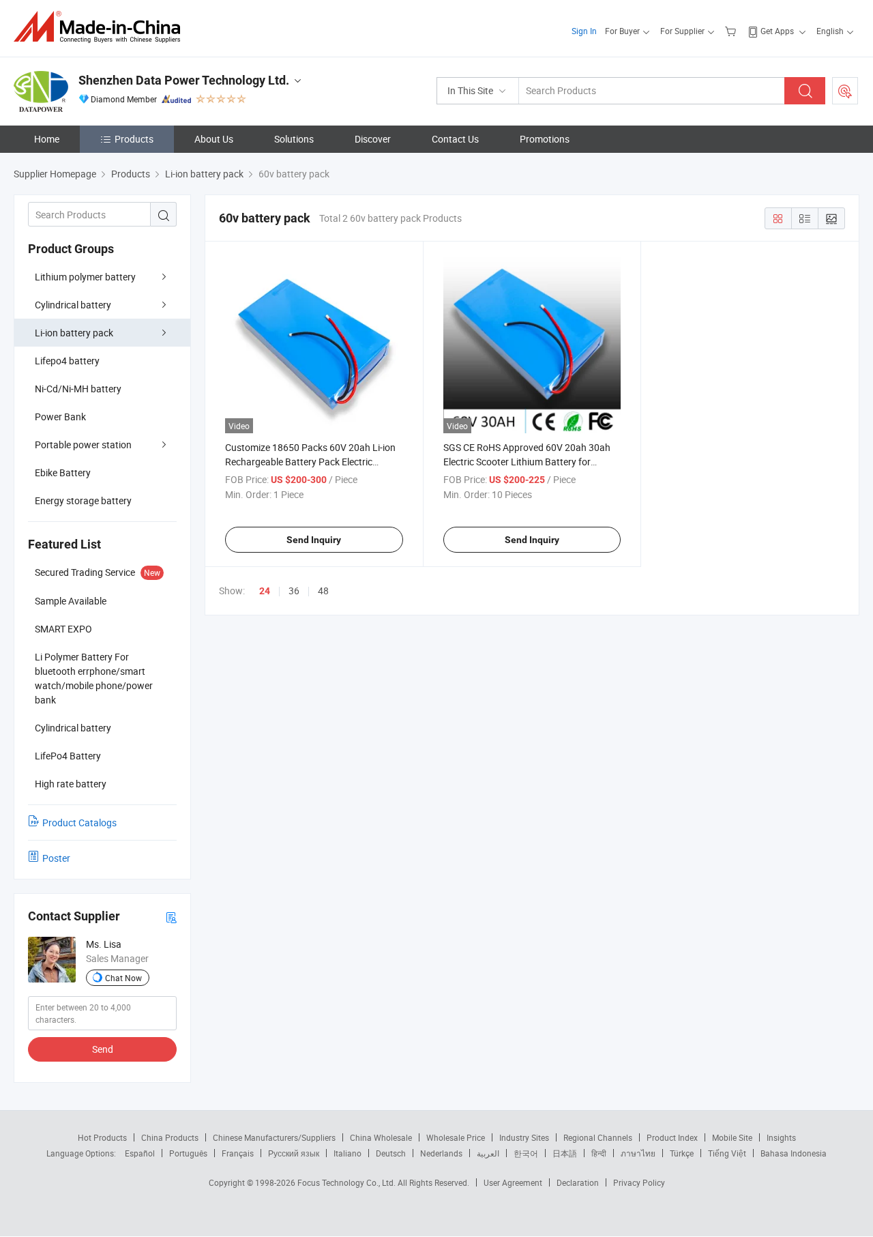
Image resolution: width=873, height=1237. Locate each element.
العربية (488, 1153)
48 (323, 590)
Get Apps (777, 30)
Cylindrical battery (73, 304)
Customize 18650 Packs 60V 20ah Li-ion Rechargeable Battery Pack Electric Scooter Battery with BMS (310, 461)
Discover (373, 138)
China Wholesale (381, 1137)
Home (46, 138)
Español (140, 1153)
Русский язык (293, 1153)
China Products (169, 1137)
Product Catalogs (79, 822)
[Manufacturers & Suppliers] (101, 27)
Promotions (544, 138)
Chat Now (123, 977)
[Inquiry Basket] (732, 30)
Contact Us (455, 138)
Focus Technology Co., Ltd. (347, 1182)
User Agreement (513, 1182)
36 (293, 590)
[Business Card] (171, 916)
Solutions (294, 138)
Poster (56, 858)
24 (264, 590)
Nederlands (441, 1153)
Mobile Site (732, 1137)
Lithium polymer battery (85, 276)
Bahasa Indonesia (793, 1153)
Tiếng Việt (727, 1153)
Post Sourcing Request (845, 90)
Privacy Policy (639, 1182)
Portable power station (83, 444)
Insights (781, 1137)
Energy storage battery (83, 500)
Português (188, 1153)
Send (102, 1049)
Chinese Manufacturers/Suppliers (274, 1137)
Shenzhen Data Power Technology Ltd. (183, 80)
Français (238, 1153)
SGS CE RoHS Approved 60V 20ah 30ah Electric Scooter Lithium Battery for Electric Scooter (526, 461)
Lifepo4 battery (67, 360)
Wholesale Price (455, 1137)
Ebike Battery (63, 472)
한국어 (526, 1153)
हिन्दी (598, 1153)
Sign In (584, 30)
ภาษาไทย (638, 1153)
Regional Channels (597, 1137)
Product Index (672, 1137)
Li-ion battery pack (74, 332)
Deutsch (391, 1153)
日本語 (564, 1153)
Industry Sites (524, 1137)
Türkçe (682, 1153)
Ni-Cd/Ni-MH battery (78, 388)
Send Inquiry (313, 539)
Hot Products (102, 1137)
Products (134, 138)
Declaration (578, 1182)
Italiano (347, 1153)
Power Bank (60, 416)
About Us (213, 138)
